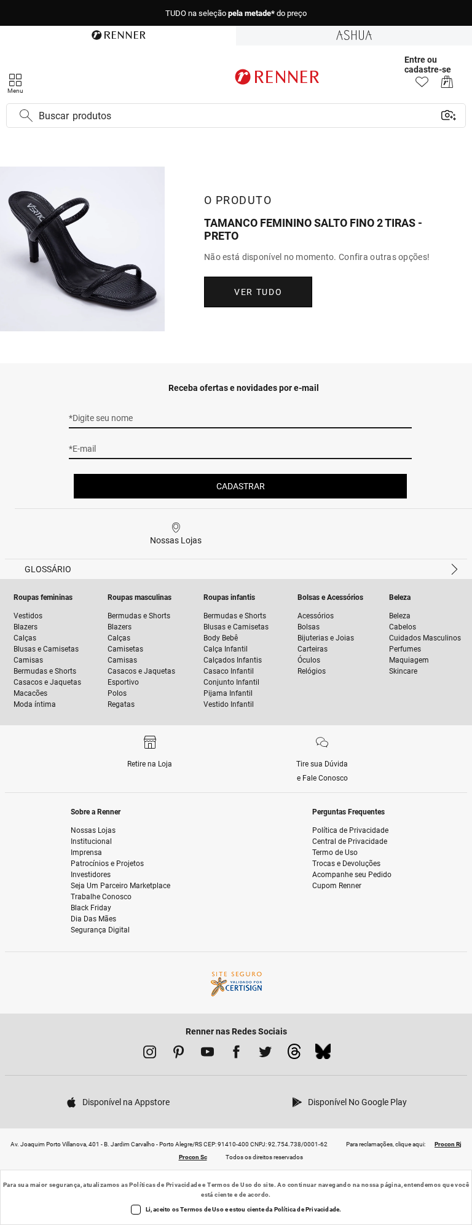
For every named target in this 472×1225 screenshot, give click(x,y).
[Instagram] (149, 1054)
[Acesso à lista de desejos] (422, 85)
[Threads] (294, 1054)
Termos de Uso (229, 1184)
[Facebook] (236, 1054)
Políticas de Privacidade (165, 1184)
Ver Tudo (258, 292)
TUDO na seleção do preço (236, 13)
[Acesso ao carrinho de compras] (447, 85)
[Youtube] (207, 1054)
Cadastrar (240, 486)
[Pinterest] (178, 1054)
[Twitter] (265, 1054)
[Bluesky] (323, 1054)
